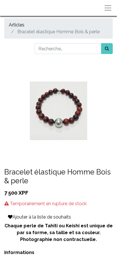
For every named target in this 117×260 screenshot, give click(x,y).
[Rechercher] (107, 48)
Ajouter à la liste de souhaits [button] (41, 217)
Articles (16, 25)
